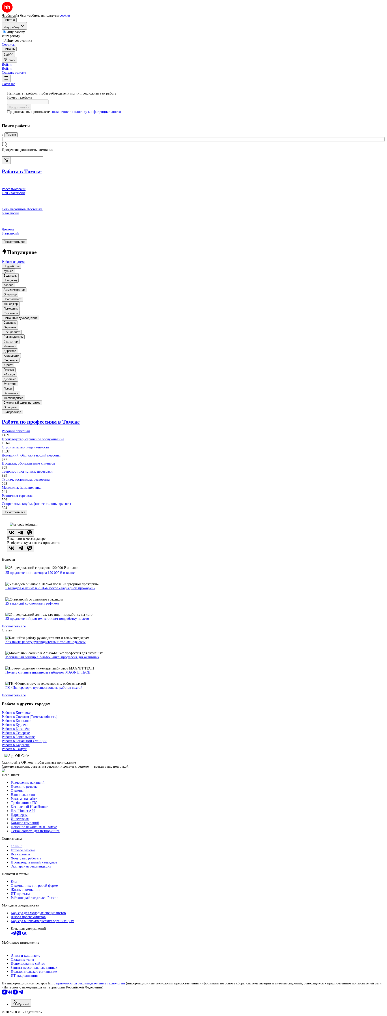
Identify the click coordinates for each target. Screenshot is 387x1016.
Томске (11, 134)
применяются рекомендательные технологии (90, 983)
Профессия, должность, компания (27, 150)
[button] (7, 64)
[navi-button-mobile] (6, 78)
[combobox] (22, 154)
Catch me (8, 84)
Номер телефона (19, 97)
